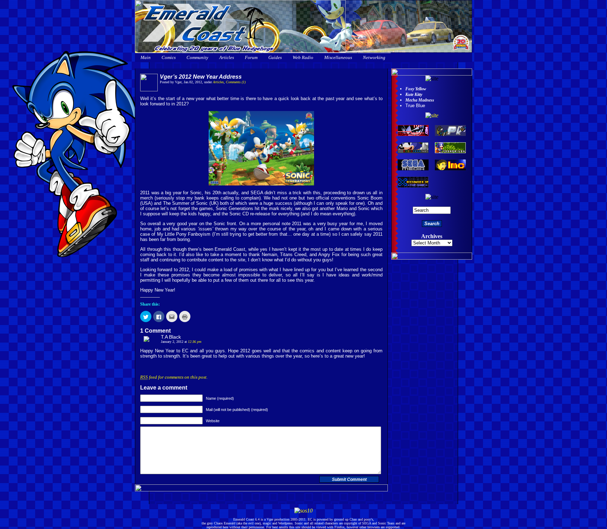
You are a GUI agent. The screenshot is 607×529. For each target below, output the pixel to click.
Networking (374, 57)
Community (197, 57)
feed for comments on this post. (174, 377)
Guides (275, 57)
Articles (226, 57)
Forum (251, 57)
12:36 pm (194, 342)
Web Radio (303, 57)
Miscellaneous (338, 57)
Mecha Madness (419, 100)
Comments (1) (236, 82)
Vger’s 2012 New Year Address (201, 77)
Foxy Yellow (415, 88)
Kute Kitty (413, 94)
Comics (169, 57)
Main (146, 57)
